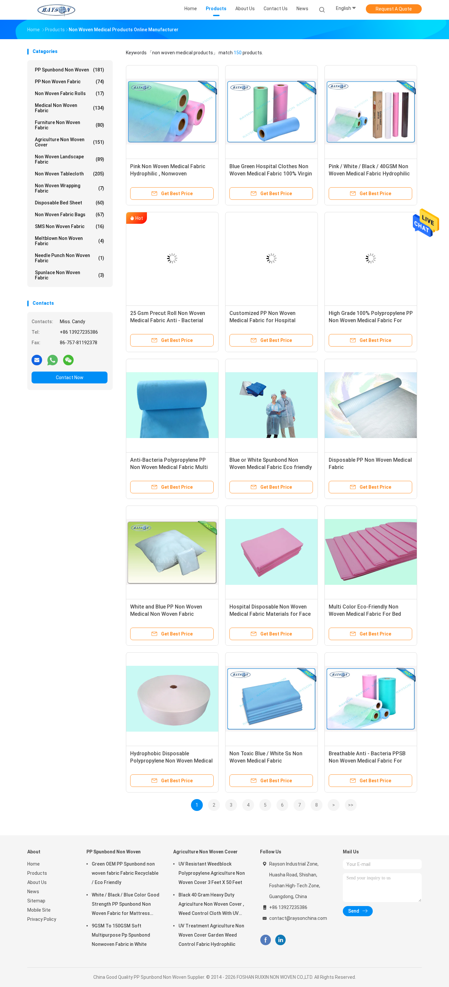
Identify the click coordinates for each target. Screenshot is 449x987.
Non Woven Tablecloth (69, 173)
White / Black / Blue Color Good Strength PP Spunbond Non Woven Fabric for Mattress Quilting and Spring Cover (125, 905)
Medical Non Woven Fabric (69, 108)
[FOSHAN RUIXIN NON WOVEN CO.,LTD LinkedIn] (280, 940)
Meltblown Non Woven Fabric (69, 241)
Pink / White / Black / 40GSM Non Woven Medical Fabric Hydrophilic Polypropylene (369, 173)
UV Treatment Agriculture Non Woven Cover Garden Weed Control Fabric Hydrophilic (211, 935)
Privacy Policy (41, 919)
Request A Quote (394, 9)
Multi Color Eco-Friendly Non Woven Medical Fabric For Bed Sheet (365, 614)
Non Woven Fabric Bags (69, 214)
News (33, 891)
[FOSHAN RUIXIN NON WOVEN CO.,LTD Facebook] (265, 940)
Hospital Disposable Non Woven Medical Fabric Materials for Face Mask (270, 614)
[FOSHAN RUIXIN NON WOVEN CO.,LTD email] (37, 359)
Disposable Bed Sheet (69, 202)
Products (37, 873)
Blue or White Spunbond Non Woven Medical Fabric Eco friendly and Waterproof (270, 467)
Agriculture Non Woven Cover (69, 142)
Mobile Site (39, 910)
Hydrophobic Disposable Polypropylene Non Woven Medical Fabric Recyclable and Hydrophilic (171, 760)
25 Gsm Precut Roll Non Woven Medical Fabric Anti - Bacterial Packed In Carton (167, 320)
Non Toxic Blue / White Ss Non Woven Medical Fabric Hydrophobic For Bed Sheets (265, 760)
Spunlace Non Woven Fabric (69, 275)
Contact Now (69, 377)
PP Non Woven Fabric (69, 81)
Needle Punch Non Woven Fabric (69, 258)
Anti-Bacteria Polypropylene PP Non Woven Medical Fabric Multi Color (169, 467)
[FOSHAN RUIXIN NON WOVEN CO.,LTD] (56, 10)
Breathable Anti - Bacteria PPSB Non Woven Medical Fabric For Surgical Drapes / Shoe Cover (367, 760)
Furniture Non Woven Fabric (69, 125)
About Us (37, 882)
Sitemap (36, 900)
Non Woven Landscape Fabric (69, 159)
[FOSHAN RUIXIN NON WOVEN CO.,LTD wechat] (68, 359)
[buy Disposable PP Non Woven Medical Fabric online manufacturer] (371, 405)
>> (350, 805)
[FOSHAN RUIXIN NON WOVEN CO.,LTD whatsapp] (52, 359)
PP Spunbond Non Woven (69, 69)
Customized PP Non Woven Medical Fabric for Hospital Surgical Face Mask (262, 320)
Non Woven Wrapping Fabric (69, 188)
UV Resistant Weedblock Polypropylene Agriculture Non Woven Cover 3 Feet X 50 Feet (211, 873)
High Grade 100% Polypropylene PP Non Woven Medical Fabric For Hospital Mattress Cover (371, 320)
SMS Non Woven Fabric (69, 226)
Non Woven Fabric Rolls (69, 93)
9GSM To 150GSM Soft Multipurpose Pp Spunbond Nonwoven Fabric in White (121, 935)
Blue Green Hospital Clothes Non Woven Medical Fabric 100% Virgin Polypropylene (270, 173)
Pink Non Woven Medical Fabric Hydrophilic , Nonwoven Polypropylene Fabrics (167, 173)
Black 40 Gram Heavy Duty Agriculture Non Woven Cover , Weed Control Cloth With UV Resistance (211, 905)
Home (33, 864)
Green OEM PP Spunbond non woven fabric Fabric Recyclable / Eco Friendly (125, 873)
